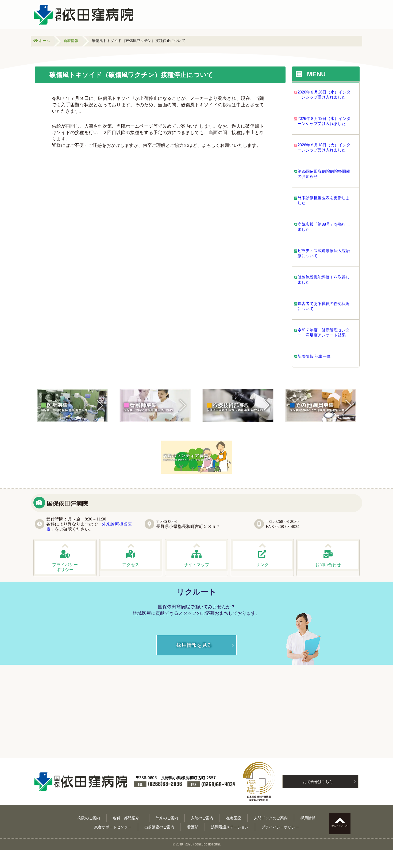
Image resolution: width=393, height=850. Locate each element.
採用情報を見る (194, 644)
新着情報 (70, 40)
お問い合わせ (328, 564)
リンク (262, 564)
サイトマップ (196, 564)
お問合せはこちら (318, 782)
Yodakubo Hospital (206, 844)
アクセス (130, 564)
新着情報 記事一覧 (314, 356)
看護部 (192, 827)
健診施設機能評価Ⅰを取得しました (324, 279)
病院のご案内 (89, 818)
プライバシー (65, 567)
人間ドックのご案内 (271, 818)
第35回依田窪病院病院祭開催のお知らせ (324, 173)
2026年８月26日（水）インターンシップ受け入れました (324, 94)
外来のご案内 (167, 818)
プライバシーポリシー (280, 827)
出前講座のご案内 (159, 827)
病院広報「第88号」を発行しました (324, 226)
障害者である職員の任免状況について (324, 306)
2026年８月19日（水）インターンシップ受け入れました (324, 121)
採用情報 (307, 818)
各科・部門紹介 (128, 818)
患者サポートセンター (113, 827)
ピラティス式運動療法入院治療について (324, 253)
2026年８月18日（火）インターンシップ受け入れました (324, 147)
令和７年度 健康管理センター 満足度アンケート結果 (324, 332)
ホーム (44, 40)
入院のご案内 (202, 818)
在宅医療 (233, 818)
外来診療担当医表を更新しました (324, 200)
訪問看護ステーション (230, 827)
